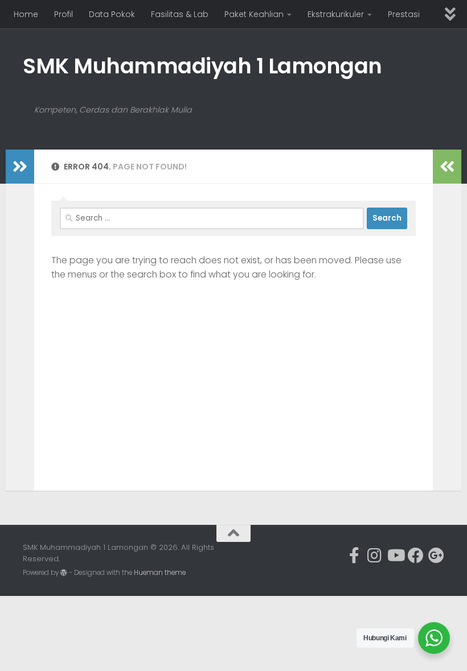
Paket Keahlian (254, 14)
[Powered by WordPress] (63, 572)
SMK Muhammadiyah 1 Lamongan (202, 66)
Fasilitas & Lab (179, 14)
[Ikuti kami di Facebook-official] (354, 556)
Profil (63, 14)
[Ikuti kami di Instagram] (375, 556)
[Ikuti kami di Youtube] (395, 556)
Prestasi (404, 14)
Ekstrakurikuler (336, 14)
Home (26, 14)
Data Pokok (112, 14)
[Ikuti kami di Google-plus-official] (436, 556)
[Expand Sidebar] (20, 167)
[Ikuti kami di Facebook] (416, 556)
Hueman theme (160, 572)
